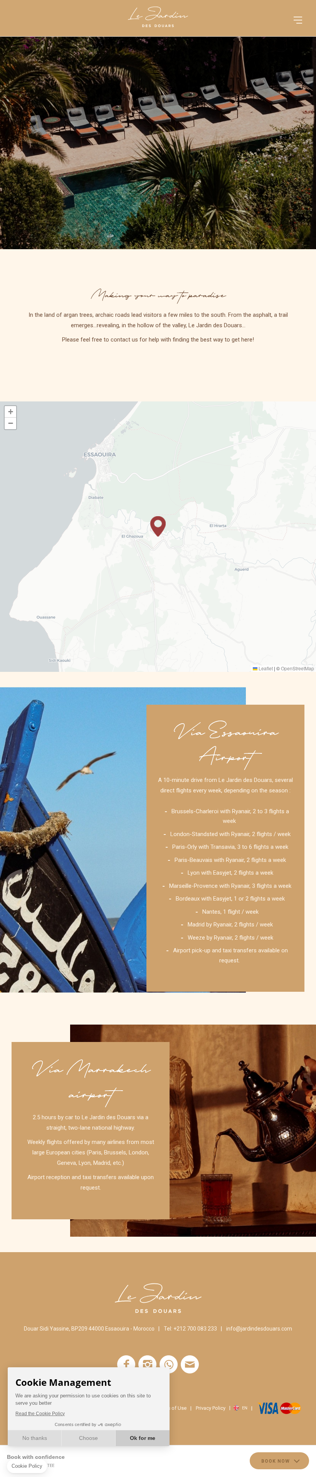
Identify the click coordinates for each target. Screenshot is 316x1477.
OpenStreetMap (297, 668)
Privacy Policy (210, 1408)
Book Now (275, 1461)
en (244, 1408)
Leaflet (265, 668)
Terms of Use (172, 1408)
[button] (158, 526)
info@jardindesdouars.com (259, 1329)
